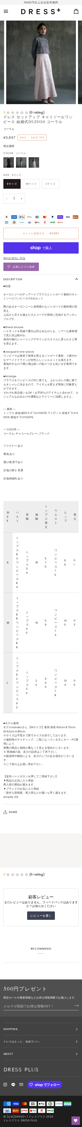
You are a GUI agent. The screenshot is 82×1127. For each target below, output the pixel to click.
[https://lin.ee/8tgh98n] (13, 1084)
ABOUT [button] (8, 1054)
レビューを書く (41, 916)
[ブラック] (9, 163)
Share (13, 812)
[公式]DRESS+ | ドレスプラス (26, 1116)
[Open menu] (9, 11)
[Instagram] (5, 1084)
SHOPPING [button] (10, 1029)
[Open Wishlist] (75, 1121)
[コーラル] (34, 163)
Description (12, 279)
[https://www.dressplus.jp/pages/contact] (21, 1084)
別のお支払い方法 (14, 258)
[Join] (75, 1005)
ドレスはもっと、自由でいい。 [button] (22, 1041)
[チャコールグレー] (22, 163)
